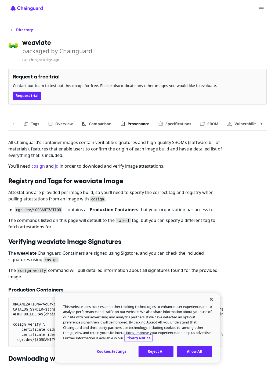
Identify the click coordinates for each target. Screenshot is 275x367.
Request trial (27, 95)
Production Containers (36, 289)
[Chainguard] (26, 8)
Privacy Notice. (138, 338)
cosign (38, 166)
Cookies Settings (111, 351)
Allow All (194, 351)
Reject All (156, 351)
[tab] (31, 123)
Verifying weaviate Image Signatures (64, 242)
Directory (24, 29)
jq (57, 166)
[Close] (211, 299)
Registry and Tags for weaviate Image (65, 181)
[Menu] (261, 8)
